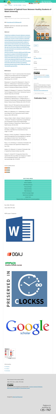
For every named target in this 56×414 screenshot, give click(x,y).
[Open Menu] (4, 1)
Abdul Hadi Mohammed (17, 397)
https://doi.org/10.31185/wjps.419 (14, 22)
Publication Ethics (28, 189)
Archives (10, 5)
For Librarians (7, 370)
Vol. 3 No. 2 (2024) (17, 5)
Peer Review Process (28, 185)
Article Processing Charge (28, 193)
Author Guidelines (28, 182)
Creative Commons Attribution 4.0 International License (41, 76)
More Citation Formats (39, 93)
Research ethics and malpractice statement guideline (28, 199)
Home (6, 5)
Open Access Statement (28, 195)
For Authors (7, 368)
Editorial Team (28, 180)
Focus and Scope (28, 187)
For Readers (7, 366)
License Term (28, 197)
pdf (36, 45)
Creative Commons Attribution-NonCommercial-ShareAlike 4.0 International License (25, 387)
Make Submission (28, 191)
